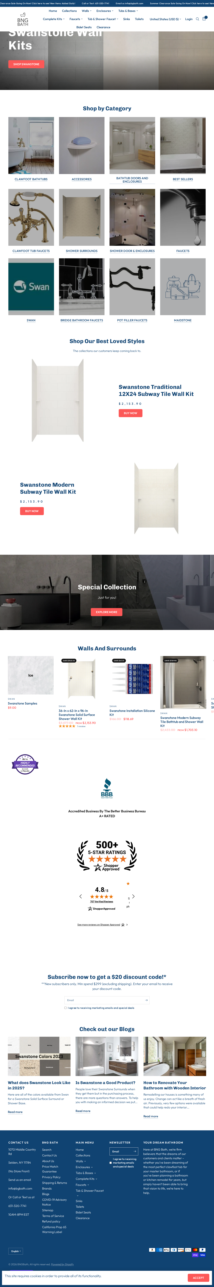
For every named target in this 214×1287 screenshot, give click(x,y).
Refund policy (51, 1221)
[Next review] (133, 896)
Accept (198, 1277)
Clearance (103, 27)
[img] (101, 896)
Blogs (45, 1194)
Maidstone (183, 320)
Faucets (75, 19)
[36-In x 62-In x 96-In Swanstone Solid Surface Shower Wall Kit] (81, 679)
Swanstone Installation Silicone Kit (132, 713)
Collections (69, 11)
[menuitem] (53, 11)
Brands (47, 1188)
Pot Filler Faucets (132, 320)
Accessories (82, 179)
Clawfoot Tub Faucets (31, 251)
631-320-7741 (17, 1206)
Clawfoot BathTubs (31, 179)
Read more (15, 1112)
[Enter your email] (146, 1000)
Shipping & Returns (54, 1183)
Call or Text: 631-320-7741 (55, 3)
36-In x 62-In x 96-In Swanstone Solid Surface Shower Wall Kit (77, 715)
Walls (85, 11)
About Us (48, 1161)
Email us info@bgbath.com (89, 3)
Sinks (126, 19)
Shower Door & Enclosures (132, 251)
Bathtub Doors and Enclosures (132, 180)
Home (53, 11)
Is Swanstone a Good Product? (105, 1082)
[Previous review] (80, 896)
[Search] (197, 19)
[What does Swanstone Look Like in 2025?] (39, 1056)
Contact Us (49, 1155)
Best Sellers (183, 179)
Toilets (139, 19)
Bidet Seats (84, 27)
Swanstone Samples (22, 703)
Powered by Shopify (62, 1264)
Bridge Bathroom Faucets (82, 320)
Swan (31, 320)
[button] (26, 64)
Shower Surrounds (81, 251)
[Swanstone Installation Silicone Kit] (132, 679)
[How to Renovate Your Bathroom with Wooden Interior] (174, 1056)
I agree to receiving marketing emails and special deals (101, 1007)
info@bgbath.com (20, 1188)
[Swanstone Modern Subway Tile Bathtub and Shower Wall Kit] (183, 682)
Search (46, 1150)
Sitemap (47, 1210)
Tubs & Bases (126, 11)
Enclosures (103, 11)
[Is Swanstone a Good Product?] (107, 1056)
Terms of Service (53, 1216)
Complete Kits (52, 19)
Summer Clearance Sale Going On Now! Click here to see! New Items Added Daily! (151, 3)
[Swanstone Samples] (31, 675)
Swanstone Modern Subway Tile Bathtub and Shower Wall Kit (181, 722)
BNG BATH (50, 1142)
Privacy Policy (51, 1177)
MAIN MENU (85, 1142)
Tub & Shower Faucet (102, 19)
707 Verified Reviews (101, 901)
